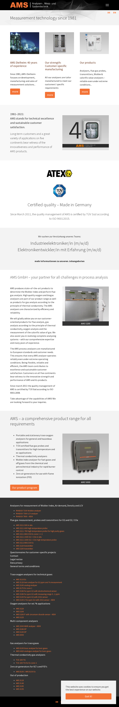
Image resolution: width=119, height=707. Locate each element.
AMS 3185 (20, 686)
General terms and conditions (25, 566)
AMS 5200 (20, 611)
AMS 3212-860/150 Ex (25, 543)
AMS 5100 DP (21, 632)
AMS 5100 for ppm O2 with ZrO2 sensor (32, 597)
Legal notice (16, 559)
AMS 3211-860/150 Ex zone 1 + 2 (29, 534)
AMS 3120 (20, 680)
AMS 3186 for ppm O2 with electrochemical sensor (36, 591)
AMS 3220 (20, 608)
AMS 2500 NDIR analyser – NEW (28, 626)
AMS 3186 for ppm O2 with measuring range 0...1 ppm (38, 594)
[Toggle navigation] (107, 5)
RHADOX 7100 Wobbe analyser (28, 510)
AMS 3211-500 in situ (24, 525)
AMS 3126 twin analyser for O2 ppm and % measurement (39, 582)
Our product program (24, 487)
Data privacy (16, 562)
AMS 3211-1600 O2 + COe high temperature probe (36, 540)
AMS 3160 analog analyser (26, 585)
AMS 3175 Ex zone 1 (24, 588)
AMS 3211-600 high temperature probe (31, 528)
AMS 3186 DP (21, 629)
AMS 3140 (20, 683)
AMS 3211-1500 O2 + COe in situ (29, 537)
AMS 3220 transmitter (24, 546)
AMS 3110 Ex (21, 579)
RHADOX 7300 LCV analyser (27, 513)
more (15, 91)
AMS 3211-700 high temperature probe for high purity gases (40, 531)
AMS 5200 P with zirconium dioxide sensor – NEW (36, 614)
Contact (14, 555)
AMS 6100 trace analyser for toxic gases (31, 648)
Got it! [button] (88, 696)
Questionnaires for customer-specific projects (33, 552)
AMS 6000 (20, 635)
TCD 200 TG (21, 660)
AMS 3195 (20, 689)
